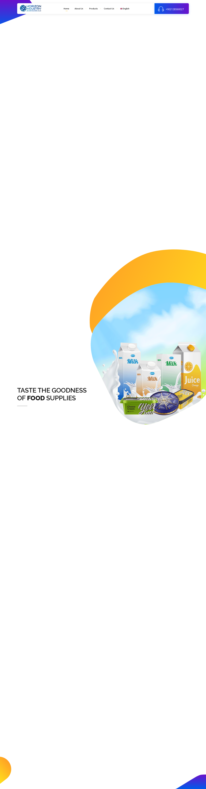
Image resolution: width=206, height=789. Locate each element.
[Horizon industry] (30, 8)
